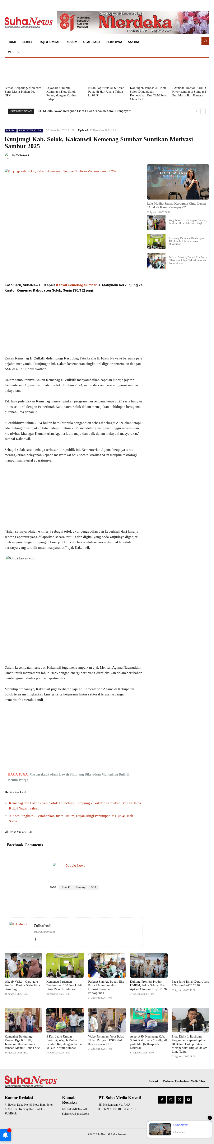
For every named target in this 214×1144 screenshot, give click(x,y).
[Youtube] (188, 1100)
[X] (176, 155)
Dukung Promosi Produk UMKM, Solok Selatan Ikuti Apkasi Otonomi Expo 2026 (148, 985)
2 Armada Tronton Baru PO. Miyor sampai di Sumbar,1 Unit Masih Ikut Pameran (190, 91)
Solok (94, 887)
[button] (205, 41)
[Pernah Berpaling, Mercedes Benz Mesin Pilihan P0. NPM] (23, 71)
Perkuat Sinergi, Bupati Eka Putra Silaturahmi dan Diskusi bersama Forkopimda (188, 260)
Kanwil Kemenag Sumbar (76, 285)
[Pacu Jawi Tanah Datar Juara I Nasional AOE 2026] (190, 965)
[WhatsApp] (195, 155)
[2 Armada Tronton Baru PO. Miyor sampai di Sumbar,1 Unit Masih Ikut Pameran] (190, 71)
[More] (205, 155)
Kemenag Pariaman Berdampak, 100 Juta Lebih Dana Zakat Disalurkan (187, 241)
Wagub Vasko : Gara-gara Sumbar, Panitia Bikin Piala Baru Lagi (188, 222)
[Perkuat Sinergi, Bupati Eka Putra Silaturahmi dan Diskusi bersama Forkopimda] (156, 260)
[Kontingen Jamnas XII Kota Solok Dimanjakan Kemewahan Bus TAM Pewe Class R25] (149, 71)
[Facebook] (166, 155)
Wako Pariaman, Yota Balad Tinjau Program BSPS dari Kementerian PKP (106, 1040)
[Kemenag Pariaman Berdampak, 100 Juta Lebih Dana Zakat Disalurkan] (156, 241)
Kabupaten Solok (30, 130)
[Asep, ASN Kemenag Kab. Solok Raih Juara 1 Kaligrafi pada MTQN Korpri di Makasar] (149, 1020)
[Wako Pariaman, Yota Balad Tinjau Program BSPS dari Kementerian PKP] (107, 1020)
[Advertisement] (74, 324)
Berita (10, 130)
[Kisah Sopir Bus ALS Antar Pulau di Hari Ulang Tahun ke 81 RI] (107, 71)
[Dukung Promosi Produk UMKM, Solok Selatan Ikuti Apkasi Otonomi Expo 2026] (149, 965)
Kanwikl (66, 887)
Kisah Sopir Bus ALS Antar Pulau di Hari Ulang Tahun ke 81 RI (106, 91)
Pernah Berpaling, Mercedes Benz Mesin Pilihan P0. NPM (23, 91)
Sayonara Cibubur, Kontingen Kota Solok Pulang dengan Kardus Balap (61, 93)
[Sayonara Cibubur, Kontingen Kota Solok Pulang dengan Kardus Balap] (65, 71)
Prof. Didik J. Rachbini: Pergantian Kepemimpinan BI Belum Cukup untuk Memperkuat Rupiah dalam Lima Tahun (189, 1044)
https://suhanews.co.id (44, 931)
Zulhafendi (22, 155)
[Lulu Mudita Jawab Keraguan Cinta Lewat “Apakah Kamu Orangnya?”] (178, 182)
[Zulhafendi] (8, 155)
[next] (203, 111)
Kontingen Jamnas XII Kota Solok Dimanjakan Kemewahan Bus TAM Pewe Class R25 (148, 93)
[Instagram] (171, 1100)
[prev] (196, 111)
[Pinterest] (185, 155)
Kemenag (80, 887)
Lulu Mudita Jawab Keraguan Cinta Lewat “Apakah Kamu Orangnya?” (84, 111)
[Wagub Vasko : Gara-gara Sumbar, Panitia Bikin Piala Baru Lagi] (156, 222)
